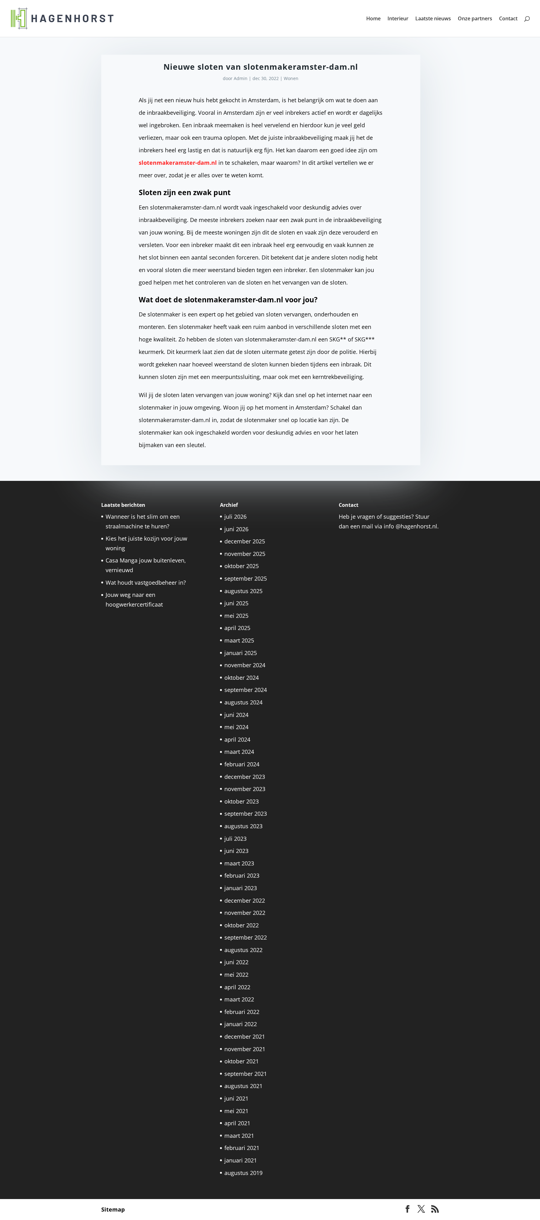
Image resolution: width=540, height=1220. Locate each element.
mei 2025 (236, 615)
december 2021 (244, 1036)
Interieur (398, 19)
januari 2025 (240, 653)
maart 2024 (239, 751)
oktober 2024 (241, 677)
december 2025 (244, 541)
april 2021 (237, 1123)
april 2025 (237, 628)
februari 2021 (241, 1148)
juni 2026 (236, 529)
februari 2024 (241, 764)
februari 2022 (241, 1012)
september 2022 (245, 937)
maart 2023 (239, 863)
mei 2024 (236, 727)
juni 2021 (236, 1098)
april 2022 (237, 987)
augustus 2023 (243, 826)
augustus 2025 (243, 591)
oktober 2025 (241, 566)
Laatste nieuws (433, 19)
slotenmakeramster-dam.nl (178, 162)
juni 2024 (236, 714)
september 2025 (245, 578)
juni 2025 (236, 603)
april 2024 (237, 739)
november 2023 (244, 789)
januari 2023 (240, 888)
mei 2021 (236, 1111)
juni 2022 (236, 962)
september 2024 (245, 689)
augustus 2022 (243, 950)
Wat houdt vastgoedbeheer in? (146, 582)
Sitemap (113, 1209)
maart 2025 (239, 640)
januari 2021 (240, 1160)
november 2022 (244, 912)
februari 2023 (241, 875)
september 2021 (245, 1073)
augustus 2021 (243, 1086)
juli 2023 (235, 838)
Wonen (291, 78)
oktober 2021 (241, 1061)
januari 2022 (240, 1024)
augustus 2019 (243, 1173)
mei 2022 (236, 974)
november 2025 (244, 553)
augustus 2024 (243, 702)
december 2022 (244, 900)
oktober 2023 (241, 801)
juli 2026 (235, 516)
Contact (508, 19)
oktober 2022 (241, 925)
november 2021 (244, 1049)
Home (373, 19)
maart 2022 (239, 999)
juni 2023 (236, 851)
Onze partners (475, 19)
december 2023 (244, 776)
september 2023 (245, 813)
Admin (241, 78)
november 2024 (244, 665)
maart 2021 (239, 1135)
